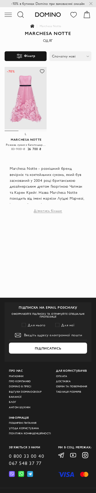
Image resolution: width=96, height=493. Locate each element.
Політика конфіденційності (30, 433)
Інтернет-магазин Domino (35, 26)
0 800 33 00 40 (26, 456)
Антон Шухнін (19, 407)
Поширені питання (22, 423)
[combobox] (70, 56)
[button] (42, 71)
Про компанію (19, 381)
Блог (12, 402)
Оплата (61, 376)
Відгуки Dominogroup (25, 391)
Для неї (67, 325)
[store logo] (48, 14)
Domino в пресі (20, 386)
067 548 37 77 (25, 463)
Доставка (63, 381)
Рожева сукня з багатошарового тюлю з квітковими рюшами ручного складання (26, 144)
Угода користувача (24, 428)
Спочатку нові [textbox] (64, 56)
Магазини (16, 376)
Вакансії (15, 396)
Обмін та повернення (71, 386)
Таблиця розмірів (68, 391)
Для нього (37, 325)
